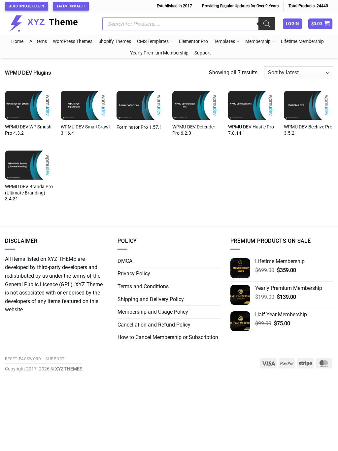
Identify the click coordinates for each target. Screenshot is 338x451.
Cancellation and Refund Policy (154, 325)
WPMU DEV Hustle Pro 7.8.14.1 (251, 130)
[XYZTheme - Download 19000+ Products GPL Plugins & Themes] (48, 24)
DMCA (125, 261)
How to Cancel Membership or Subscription (168, 337)
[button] (320, 23)
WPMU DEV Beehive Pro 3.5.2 (308, 130)
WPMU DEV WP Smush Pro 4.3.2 (28, 130)
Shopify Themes (114, 41)
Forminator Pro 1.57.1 (139, 127)
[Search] (266, 23)
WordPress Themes (72, 41)
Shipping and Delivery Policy (151, 299)
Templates (224, 41)
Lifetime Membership (302, 41)
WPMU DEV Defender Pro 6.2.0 (193, 130)
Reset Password (23, 359)
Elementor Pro (193, 41)
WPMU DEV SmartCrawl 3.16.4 (85, 130)
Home (17, 41)
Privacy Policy (134, 273)
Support (202, 53)
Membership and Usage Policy (153, 312)
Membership (258, 41)
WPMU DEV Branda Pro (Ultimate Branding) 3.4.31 (29, 193)
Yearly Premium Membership (159, 53)
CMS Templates (153, 41)
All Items (38, 41)
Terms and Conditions (143, 286)
